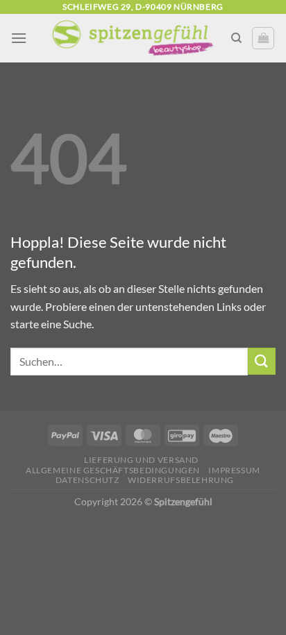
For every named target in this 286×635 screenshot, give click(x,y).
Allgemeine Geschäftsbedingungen (113, 470)
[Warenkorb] (263, 38)
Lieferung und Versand (141, 460)
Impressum (234, 470)
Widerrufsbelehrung (181, 480)
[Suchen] (236, 38)
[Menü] (18, 38)
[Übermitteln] (262, 361)
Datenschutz (87, 480)
